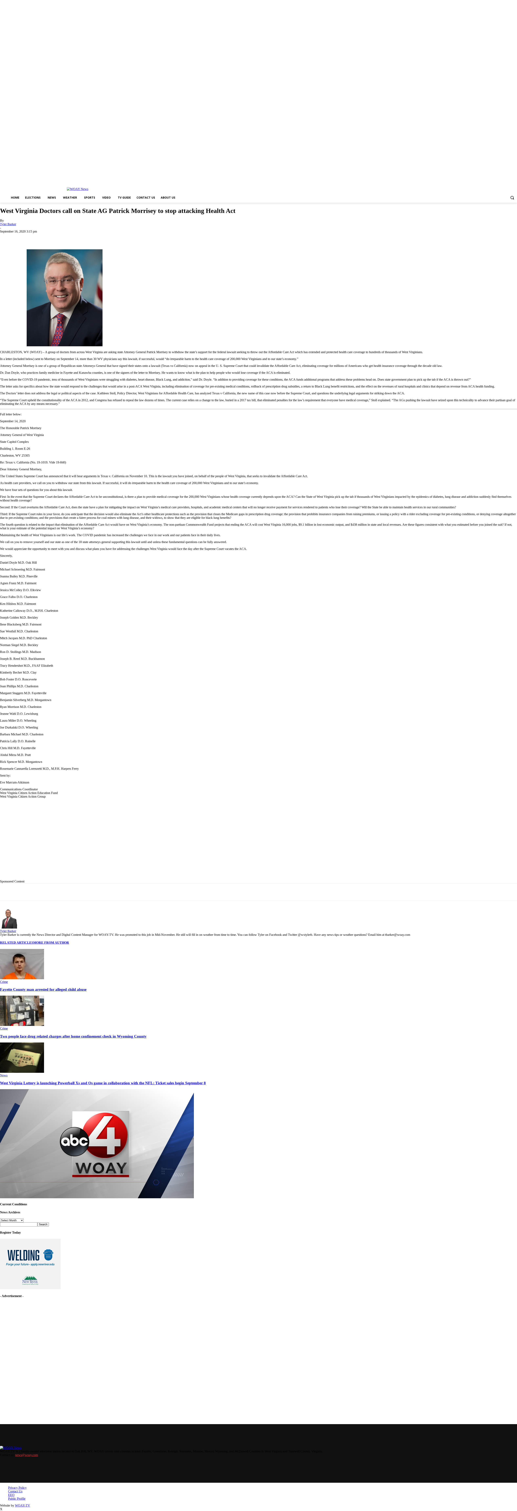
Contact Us (15, 1491)
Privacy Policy (17, 1487)
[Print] (66, 238)
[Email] (80, 238)
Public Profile (16, 1498)
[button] (512, 197)
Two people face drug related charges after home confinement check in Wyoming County (73, 1036)
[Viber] (124, 238)
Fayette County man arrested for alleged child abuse (43, 989)
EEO (11, 1495)
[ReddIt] (109, 238)
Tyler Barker (8, 224)
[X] (51, 238)
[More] (139, 237)
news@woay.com (26, 1455)
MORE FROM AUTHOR (51, 942)
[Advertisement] (83, 842)
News (3, 1075)
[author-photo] (9, 927)
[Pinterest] (95, 238)
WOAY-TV (22, 1505)
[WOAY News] (77, 189)
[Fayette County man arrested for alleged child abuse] (22, 978)
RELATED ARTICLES (16, 942)
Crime (4, 981)
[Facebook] (37, 238)
